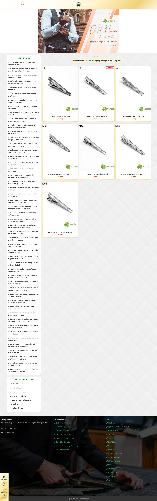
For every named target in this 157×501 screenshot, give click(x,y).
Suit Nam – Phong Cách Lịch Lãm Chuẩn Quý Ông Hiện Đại (23, 251)
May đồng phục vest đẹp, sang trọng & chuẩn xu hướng (22, 364)
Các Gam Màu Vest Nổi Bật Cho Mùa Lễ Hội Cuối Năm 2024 (22, 64)
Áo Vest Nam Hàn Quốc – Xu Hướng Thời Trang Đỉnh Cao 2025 (23, 233)
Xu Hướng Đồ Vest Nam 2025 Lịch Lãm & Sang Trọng (22, 107)
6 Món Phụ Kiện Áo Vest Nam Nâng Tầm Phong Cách (22, 195)
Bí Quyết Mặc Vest (16, 388)
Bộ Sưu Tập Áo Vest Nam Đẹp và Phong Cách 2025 (22, 89)
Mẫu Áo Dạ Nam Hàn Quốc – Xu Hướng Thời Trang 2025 (22, 352)
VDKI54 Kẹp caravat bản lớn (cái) (60, 174)
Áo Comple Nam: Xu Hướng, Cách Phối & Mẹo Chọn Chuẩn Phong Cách (23, 320)
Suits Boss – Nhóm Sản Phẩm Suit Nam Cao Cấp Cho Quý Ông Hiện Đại (22, 208)
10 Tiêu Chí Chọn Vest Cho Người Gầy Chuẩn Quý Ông (22, 95)
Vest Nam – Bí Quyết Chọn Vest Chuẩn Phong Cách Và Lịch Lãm (22, 302)
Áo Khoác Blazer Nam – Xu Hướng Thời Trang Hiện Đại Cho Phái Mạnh (22, 226)
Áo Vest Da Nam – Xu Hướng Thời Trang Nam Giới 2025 (23, 333)
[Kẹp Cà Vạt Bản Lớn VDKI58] (60, 89)
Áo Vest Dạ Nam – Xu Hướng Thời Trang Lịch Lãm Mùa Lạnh (23, 327)
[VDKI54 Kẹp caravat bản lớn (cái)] (60, 147)
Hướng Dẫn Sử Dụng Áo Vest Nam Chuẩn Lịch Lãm (23, 114)
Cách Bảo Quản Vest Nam (18, 392)
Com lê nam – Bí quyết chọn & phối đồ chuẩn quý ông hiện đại (22, 358)
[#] (78, 30)
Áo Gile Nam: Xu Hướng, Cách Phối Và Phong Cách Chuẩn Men (22, 220)
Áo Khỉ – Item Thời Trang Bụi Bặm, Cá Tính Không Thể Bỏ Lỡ (23, 264)
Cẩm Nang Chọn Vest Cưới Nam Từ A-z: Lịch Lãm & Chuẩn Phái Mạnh (22, 70)
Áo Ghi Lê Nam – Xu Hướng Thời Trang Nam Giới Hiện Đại (22, 245)
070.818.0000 (10, 432)
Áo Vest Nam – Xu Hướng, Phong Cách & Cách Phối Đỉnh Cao (23, 295)
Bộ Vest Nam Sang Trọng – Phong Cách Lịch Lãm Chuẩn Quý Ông (22, 201)
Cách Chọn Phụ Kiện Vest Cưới (20, 396)
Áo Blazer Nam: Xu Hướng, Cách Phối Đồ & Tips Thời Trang (23, 283)
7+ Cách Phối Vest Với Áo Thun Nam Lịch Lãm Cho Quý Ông (23, 76)
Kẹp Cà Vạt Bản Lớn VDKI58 (60, 116)
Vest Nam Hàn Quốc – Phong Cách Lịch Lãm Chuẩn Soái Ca (22, 270)
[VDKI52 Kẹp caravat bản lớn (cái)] (133, 147)
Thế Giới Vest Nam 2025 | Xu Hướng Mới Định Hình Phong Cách (22, 145)
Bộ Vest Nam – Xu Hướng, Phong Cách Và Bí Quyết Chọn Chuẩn (23, 258)
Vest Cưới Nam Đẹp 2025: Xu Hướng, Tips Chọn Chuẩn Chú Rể (23, 308)
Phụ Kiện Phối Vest (16, 408)
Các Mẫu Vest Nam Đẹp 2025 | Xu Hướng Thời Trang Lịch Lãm (22, 183)
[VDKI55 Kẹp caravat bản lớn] (133, 89)
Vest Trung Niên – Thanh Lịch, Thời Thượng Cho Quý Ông (21, 314)
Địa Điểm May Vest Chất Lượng (20, 400)
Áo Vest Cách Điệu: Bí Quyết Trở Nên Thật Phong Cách (23, 158)
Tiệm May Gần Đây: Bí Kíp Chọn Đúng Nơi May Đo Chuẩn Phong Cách (23, 289)
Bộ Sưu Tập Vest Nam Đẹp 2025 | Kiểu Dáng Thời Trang (23, 189)
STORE (20, 4)
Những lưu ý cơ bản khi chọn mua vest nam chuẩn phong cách (23, 151)
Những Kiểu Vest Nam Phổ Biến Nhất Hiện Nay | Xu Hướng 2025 (23, 139)
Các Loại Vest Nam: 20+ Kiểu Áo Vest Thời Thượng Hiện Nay (23, 164)
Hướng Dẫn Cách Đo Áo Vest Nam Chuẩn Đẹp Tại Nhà (23, 170)
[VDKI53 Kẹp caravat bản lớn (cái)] (97, 147)
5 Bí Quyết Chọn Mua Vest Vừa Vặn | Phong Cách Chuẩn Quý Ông (21, 176)
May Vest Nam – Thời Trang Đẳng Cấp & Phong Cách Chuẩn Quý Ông (22, 345)
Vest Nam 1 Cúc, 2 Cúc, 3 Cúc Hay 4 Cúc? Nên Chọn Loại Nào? (22, 101)
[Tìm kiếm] (138, 5)
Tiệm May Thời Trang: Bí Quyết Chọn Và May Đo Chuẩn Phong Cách (22, 276)
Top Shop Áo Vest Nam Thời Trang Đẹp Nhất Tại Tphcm (22, 214)
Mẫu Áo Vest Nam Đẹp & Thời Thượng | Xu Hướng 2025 (23, 339)
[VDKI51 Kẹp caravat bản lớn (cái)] (60, 205)
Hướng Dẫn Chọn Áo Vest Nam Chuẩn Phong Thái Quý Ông (22, 82)
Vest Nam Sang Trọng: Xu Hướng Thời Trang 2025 (22, 132)
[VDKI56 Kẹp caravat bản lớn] (97, 89)
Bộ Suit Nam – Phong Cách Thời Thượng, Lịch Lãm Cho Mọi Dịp (23, 239)
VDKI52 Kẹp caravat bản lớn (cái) (133, 174)
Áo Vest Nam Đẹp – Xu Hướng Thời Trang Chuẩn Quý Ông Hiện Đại (23, 370)
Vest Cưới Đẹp (14, 404)
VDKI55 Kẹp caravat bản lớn (133, 116)
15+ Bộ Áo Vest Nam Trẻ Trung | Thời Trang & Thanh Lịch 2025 (21, 126)
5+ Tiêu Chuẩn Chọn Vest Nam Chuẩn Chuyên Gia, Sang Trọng (22, 120)
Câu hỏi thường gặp (17, 384)
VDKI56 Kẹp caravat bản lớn (96, 116)
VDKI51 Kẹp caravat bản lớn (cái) (60, 232)
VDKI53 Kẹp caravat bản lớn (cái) (97, 174)
